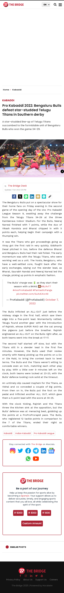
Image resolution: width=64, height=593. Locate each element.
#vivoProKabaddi (22, 290)
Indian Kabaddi (23, 433)
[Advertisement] (32, 50)
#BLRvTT (46, 286)
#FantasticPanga (42, 290)
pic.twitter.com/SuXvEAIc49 (32, 293)
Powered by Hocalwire (41, 585)
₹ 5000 (18, 513)
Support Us (41, 579)
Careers (54, 579)
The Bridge (36, 444)
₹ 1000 (46, 513)
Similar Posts (18, 547)
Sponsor (25, 495)
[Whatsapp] (26, 196)
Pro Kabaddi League (44, 433)
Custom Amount (32, 523)
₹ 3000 (32, 513)
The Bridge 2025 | (21, 585)
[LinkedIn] (32, 196)
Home (6, 89)
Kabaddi (8, 100)
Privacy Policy (13, 579)
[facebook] (14, 196)
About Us (27, 579)
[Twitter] (20, 196)
